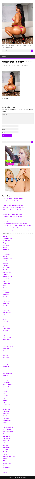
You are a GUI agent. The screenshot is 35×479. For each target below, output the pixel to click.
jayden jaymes (6, 341)
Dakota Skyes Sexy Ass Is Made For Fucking (14, 227)
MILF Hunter (6, 375)
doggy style (6, 303)
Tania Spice (6, 452)
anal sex (5, 252)
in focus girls (6, 339)
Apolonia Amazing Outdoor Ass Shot (12, 216)
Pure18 (5, 416)
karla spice (6, 348)
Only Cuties (6, 395)
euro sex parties (7, 312)
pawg (4, 402)
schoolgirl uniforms (8, 431)
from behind (6, 317)
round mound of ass (8, 427)
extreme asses (7, 314)
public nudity (6, 411)
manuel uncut (6, 368)
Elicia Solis (6, 310)
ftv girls (5, 319)
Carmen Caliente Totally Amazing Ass (12, 214)
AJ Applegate (6, 243)
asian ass (5, 256)
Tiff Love (5, 461)
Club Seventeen (7, 299)
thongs (5, 458)
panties (5, 400)
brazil (4, 290)
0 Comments (25, 65)
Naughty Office (7, 386)
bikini (4, 285)
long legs (5, 362)
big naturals (6, 278)
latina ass (5, 355)
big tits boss (6, 281)
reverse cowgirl (7, 420)
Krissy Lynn (6, 353)
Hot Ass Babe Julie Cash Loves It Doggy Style (15, 223)
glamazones (6, 323)
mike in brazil (6, 371)
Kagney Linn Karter (8, 346)
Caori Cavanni (6, 296)
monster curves (7, 377)
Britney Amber (6, 292)
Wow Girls (5, 472)
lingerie (5, 359)
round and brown (7, 425)
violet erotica (6, 467)
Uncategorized (7, 463)
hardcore (5, 332)
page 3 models (7, 398)
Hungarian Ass (7, 337)
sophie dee (6, 440)
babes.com (6, 263)
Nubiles (5, 391)
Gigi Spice (5, 321)
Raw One (5, 65)
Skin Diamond (6, 438)
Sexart (4, 434)
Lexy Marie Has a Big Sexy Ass (11, 200)
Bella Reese (6, 269)
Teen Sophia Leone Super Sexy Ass (12, 221)
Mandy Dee (6, 366)
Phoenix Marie (6, 404)
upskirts (5, 465)
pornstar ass (6, 407)
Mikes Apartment (7, 373)
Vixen (4, 469)
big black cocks (7, 272)
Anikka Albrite (6, 254)
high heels (5, 335)
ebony (4, 308)
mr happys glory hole (8, 380)
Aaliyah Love (6, 240)
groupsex (5, 330)
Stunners (5, 449)
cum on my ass (7, 301)
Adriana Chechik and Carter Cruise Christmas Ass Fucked (18, 225)
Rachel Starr (6, 418)
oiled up (5, 393)
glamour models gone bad (10, 326)
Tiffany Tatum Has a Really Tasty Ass (12, 209)
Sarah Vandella (7, 429)
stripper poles (6, 447)
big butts (5, 274)
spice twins (6, 443)
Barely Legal (6, 267)
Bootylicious (6, 287)
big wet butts (6, 283)
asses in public (7, 260)
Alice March (6, 247)
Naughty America (7, 384)
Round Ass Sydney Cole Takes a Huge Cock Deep (16, 230)
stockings (5, 445)
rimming (5, 422)
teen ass (5, 454)
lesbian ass (6, 357)
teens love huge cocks (9, 456)
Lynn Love (5, 364)
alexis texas (6, 245)
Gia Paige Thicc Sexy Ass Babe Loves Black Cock (16, 203)
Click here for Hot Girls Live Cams (17, 477)
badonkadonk (6, 265)
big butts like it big (7, 276)
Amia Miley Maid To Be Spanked (11, 212)
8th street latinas (7, 238)
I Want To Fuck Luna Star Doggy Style (13, 205)
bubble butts (6, 294)
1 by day (5, 236)
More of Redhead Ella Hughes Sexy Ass (13, 207)
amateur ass (6, 249)
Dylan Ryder (6, 305)
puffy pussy (6, 413)
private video (6, 409)
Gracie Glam (6, 328)
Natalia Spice (6, 382)
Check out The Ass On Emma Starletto (13, 198)
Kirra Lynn (5, 350)
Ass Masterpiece (7, 258)
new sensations (7, 389)
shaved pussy (6, 436)
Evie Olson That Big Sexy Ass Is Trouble (13, 218)
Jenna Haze (6, 344)
